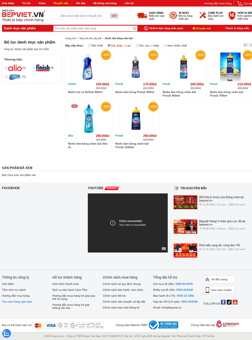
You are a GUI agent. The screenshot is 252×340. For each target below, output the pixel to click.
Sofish (72, 84)
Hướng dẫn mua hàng (218, 3)
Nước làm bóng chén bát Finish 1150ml (132, 145)
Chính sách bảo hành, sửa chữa (123, 289)
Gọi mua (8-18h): (173, 283)
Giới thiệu (8, 3)
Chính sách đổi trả (114, 295)
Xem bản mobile (221, 290)
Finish (119, 84)
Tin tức (26, 3)
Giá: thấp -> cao (121, 45)
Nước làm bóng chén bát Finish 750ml (226, 93)
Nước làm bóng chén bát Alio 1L (87, 145)
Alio (70, 135)
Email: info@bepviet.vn (167, 307)
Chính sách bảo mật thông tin (121, 307)
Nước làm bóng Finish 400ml (134, 92)
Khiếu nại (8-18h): (173, 289)
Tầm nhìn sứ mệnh (14, 289)
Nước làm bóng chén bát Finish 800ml (179, 93)
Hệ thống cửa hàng (105, 3)
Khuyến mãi (61, 3)
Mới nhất (97, 45)
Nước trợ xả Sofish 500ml (85, 92)
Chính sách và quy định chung (122, 283)
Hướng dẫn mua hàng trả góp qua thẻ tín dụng (73, 297)
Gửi (114, 15)
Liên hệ (128, 3)
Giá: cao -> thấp (149, 45)
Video (42, 3)
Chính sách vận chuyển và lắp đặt (124, 301)
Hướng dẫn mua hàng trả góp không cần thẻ (71, 306)
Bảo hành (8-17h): (173, 295)
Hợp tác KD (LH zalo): (175, 301)
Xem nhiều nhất (177, 45)
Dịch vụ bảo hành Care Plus (69, 289)
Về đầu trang (219, 279)
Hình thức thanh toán (65, 283)
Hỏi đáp (80, 3)
